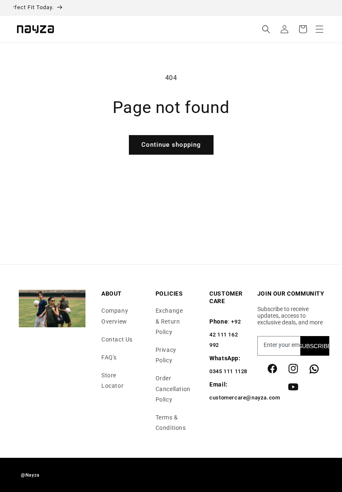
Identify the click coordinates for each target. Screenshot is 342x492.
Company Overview (114, 315)
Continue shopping (171, 144)
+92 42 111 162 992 (225, 333)
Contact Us (117, 339)
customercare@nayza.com (244, 397)
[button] (319, 29)
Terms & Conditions (171, 422)
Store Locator (112, 380)
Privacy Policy (166, 355)
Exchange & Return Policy (169, 321)
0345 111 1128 (228, 371)
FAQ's (109, 357)
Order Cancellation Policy (173, 388)
